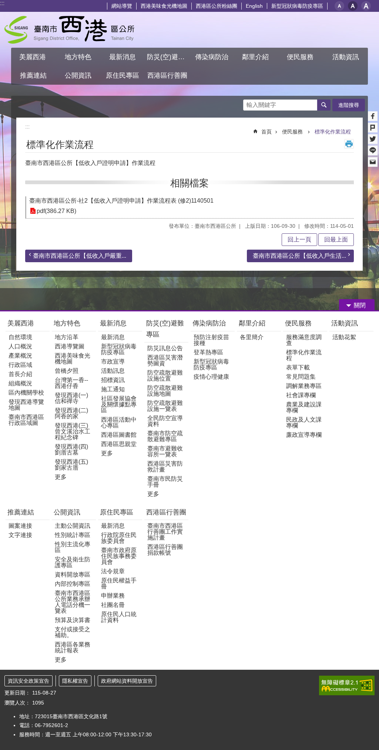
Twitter (373, 139)
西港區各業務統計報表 (72, 647)
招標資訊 (113, 380)
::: (2, 3)
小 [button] (339, 6)
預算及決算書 (72, 620)
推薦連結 (20, 512)
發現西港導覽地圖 (26, 405)
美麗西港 (21, 323)
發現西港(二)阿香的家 (71, 413)
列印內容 (349, 144)
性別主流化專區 (72, 547)
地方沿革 (66, 337)
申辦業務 (113, 595)
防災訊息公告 (165, 348)
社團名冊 (113, 605)
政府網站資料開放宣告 (127, 681)
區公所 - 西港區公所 (69, 30)
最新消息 (113, 323)
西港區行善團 (166, 512)
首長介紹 (20, 374)
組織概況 (20, 383)
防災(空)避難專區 (165, 329)
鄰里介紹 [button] (256, 57)
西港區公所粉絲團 (216, 6)
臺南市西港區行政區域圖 (26, 420)
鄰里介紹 (253, 323)
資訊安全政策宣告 (28, 681)
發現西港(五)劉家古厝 (71, 465)
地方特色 (67, 323)
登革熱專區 (208, 352)
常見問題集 (301, 377)
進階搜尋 (348, 105)
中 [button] (353, 6)
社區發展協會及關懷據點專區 (119, 404)
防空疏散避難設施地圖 (165, 391)
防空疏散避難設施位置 (165, 375)
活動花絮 (344, 337)
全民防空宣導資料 (165, 421)
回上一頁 (299, 239)
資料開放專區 (72, 574)
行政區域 (20, 365)
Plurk (373, 127)
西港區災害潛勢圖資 (165, 360)
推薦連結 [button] (33, 75)
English (254, 6)
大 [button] (366, 6)
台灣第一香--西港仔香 (71, 383)
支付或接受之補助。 (72, 632)
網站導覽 (121, 6)
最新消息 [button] (122, 57)
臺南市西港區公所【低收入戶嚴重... (79, 256)
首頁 (266, 132)
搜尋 (249, 103)
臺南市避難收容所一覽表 (165, 451)
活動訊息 (113, 371)
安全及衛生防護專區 (72, 562)
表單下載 (298, 367)
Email (373, 162)
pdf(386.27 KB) (56, 211)
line (373, 150)
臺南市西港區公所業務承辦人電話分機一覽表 (72, 602)
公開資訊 (67, 512)
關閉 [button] (360, 305)
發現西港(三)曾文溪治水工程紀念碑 (72, 431)
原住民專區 (116, 512)
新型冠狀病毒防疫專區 (297, 6)
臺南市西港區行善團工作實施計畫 (165, 532)
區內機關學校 (26, 392)
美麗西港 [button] (33, 57)
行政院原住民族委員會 (119, 538)
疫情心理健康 (211, 377)
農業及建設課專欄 (304, 407)
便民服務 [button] (301, 57)
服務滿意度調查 (304, 340)
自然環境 (20, 337)
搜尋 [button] (324, 105)
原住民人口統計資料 (119, 617)
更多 (61, 477)
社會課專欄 (301, 395)
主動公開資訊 (72, 526)
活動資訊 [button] (345, 57)
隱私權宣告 (75, 681)
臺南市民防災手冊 (165, 482)
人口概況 (20, 346)
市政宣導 (113, 361)
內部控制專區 (72, 584)
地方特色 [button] (78, 57)
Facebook (373, 116)
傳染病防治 (209, 323)
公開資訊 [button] (78, 75)
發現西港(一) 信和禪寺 (71, 398)
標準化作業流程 (333, 132)
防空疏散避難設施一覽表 (165, 406)
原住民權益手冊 (119, 583)
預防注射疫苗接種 (211, 340)
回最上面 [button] (336, 239)
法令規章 (113, 571)
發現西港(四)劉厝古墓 (71, 449)
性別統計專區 (72, 535)
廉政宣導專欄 (304, 435)
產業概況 (20, 355)
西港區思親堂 (119, 444)
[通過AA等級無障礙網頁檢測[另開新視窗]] (347, 685)
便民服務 (293, 132)
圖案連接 (20, 526)
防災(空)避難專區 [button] (168, 57)
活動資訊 (344, 323)
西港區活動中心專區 (119, 422)
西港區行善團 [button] (167, 75)
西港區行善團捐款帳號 (165, 550)
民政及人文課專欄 (304, 422)
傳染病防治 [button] (211, 57)
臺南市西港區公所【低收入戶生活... (299, 256)
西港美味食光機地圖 (164, 6)
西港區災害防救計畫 (165, 466)
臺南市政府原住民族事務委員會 (119, 556)
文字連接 (20, 535)
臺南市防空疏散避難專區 (165, 436)
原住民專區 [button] (122, 75)
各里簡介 (252, 337)
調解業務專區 (304, 386)
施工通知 (113, 389)
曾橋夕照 (66, 371)
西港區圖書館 (119, 435)
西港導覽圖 (69, 346)
